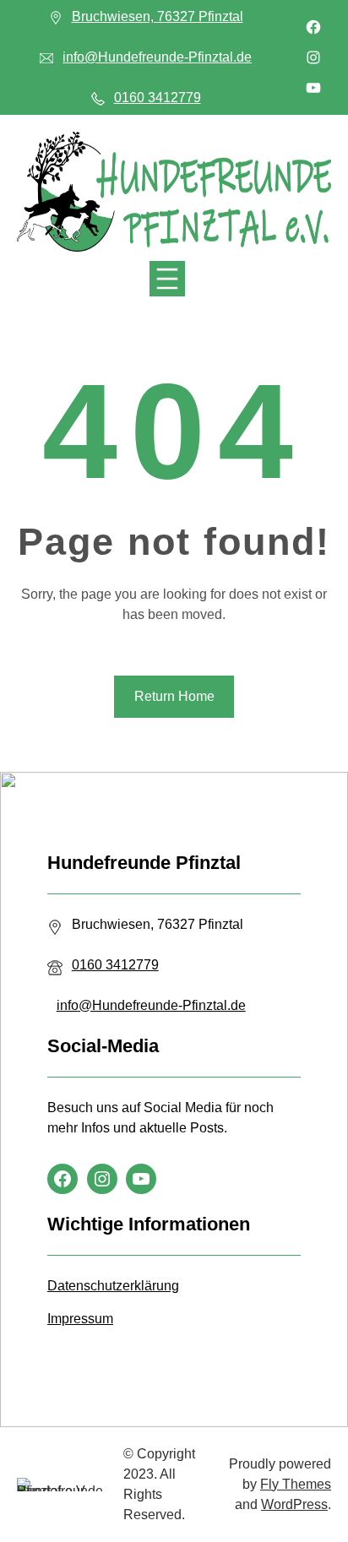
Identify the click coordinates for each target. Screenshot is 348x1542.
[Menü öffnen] (167, 278)
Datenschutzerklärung (113, 1286)
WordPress (294, 1504)
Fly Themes (295, 1484)
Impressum (80, 1318)
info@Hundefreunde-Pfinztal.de (157, 57)
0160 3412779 (157, 97)
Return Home (174, 696)
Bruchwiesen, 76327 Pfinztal (157, 16)
